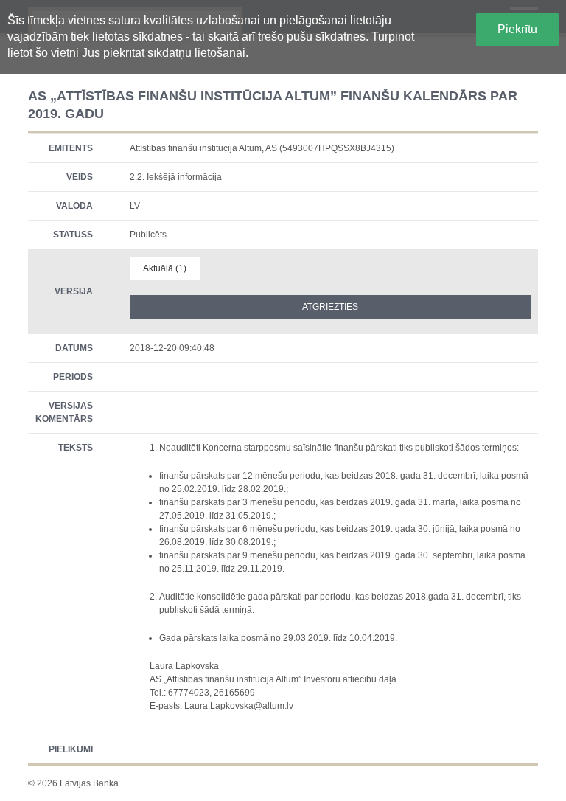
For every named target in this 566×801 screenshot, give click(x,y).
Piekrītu (517, 29)
